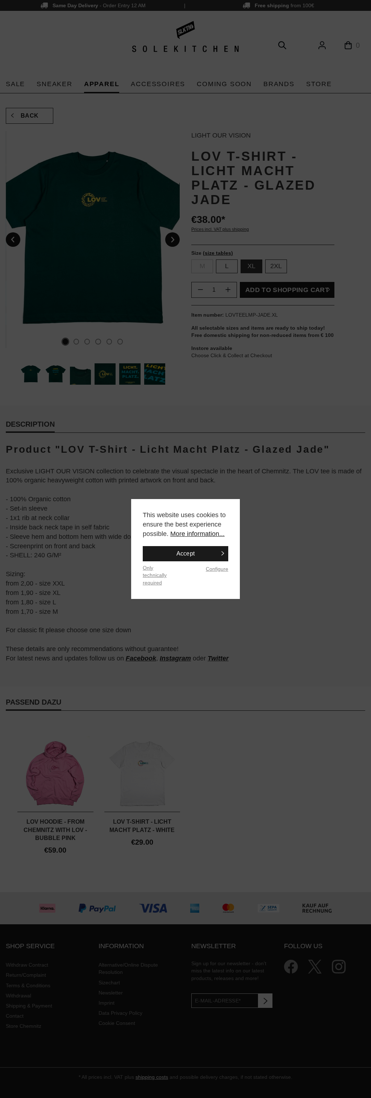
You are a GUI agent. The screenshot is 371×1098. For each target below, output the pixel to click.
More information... (197, 533)
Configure (217, 569)
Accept (185, 553)
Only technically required (155, 575)
